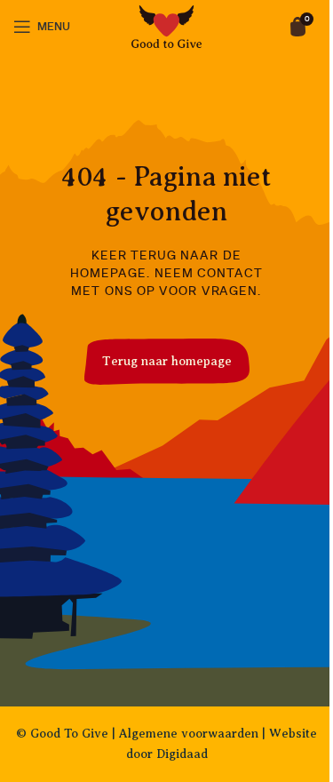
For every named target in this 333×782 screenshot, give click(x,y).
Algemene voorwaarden (188, 733)
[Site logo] (166, 26)
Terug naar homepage (167, 361)
